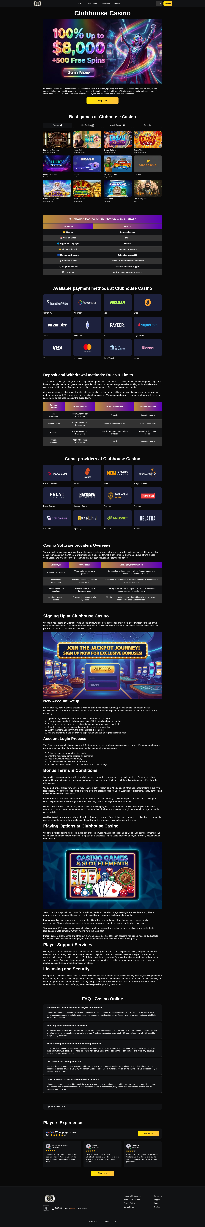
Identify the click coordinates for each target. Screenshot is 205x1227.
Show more (102, 1173)
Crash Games (115, 125)
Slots (146, 125)
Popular (56, 125)
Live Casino (86, 125)
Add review (148, 1133)
